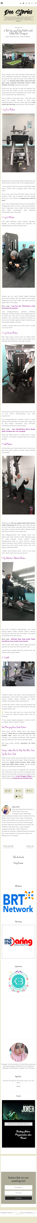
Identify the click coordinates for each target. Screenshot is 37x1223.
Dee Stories (16, 1212)
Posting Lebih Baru (8, 846)
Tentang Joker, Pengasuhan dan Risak (18, 1124)
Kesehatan (18, 27)
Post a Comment (25, 36)
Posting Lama (30, 846)
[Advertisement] (18, 1018)
